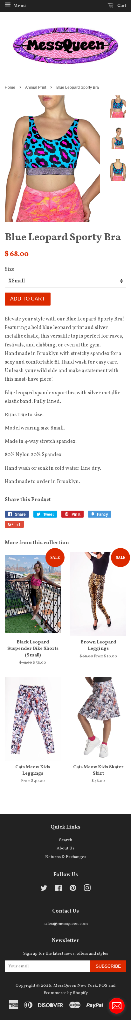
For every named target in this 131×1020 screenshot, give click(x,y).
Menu (19, 6)
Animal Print (35, 87)
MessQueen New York (75, 986)
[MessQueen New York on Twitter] (43, 890)
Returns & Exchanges (65, 857)
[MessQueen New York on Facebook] (58, 890)
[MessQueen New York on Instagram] (87, 890)
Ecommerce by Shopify (66, 993)
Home (10, 87)
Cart (121, 5)
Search (65, 840)
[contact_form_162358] (117, 1006)
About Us (65, 848)
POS (103, 986)
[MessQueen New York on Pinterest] (72, 890)
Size (9, 269)
